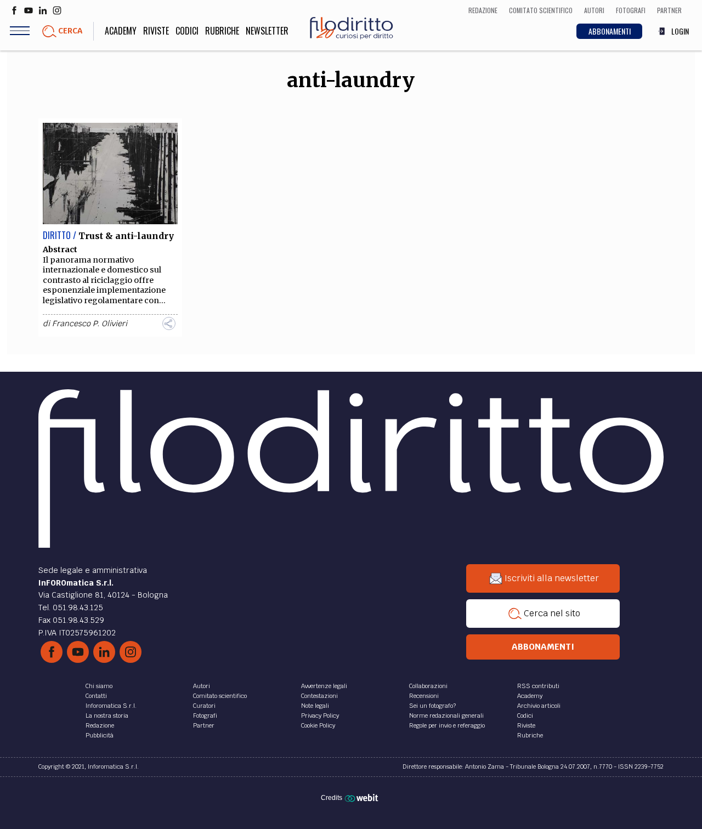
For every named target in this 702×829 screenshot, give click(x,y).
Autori (201, 686)
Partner (203, 725)
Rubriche (222, 30)
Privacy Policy (320, 715)
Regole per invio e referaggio (447, 725)
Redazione (100, 725)
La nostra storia (107, 715)
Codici (187, 30)
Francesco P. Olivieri (89, 323)
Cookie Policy (318, 725)
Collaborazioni (428, 686)
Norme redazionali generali (446, 715)
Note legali (315, 705)
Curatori (204, 705)
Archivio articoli (539, 705)
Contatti (96, 696)
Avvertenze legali (324, 686)
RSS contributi (538, 686)
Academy (121, 30)
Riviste (156, 30)
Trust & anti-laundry (126, 235)
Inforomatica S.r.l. (111, 705)
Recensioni (424, 696)
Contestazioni (319, 696)
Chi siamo (99, 686)
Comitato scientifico (220, 696)
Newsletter (267, 30)
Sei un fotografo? (432, 705)
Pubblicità (100, 735)
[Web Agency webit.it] (363, 798)
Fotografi (205, 715)
